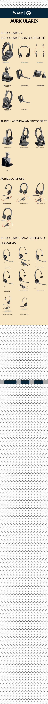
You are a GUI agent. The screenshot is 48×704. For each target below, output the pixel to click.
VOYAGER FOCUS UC (24, 62)
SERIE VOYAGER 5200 (24, 85)
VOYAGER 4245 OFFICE (40, 85)
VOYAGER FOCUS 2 (6, 62)
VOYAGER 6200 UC (40, 62)
